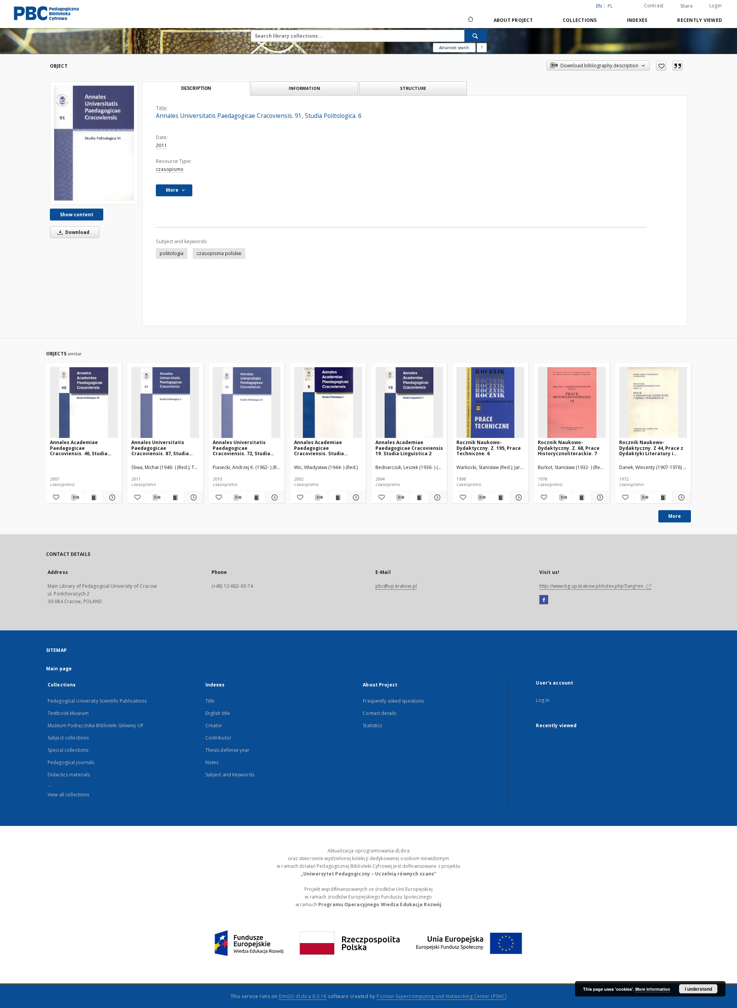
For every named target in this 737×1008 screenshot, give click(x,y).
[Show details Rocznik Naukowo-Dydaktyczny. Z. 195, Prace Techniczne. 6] (518, 497)
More (674, 516)
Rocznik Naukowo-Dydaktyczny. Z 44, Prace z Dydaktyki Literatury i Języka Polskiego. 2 (651, 447)
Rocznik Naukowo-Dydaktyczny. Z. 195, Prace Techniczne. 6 (488, 447)
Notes (212, 762)
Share (686, 6)
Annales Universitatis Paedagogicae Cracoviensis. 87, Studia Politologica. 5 (160, 447)
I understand (698, 988)
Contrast (654, 5)
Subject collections (68, 737)
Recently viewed (699, 20)
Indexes (637, 20)
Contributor (218, 737)
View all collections (68, 794)
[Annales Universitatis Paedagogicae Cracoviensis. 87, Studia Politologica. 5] (165, 402)
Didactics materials (69, 774)
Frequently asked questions (393, 701)
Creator (214, 725)
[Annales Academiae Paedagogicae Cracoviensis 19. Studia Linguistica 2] (409, 402)
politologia (171, 253)
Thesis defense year (227, 750)
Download (76, 232)
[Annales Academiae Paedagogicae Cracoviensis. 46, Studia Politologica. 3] (83, 402)
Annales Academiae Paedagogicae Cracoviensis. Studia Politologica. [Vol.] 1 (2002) (326, 447)
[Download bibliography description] (74, 497)
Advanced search (454, 47)
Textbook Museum (68, 713)
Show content (76, 214)
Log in (542, 700)
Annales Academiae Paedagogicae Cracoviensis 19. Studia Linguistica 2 (409, 447)
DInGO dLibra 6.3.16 (303, 996)
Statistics (372, 725)
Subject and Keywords (229, 774)
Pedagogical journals (71, 762)
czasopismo (169, 169)
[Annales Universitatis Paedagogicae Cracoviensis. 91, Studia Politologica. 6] (94, 143)
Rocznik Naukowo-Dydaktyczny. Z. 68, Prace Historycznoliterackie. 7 (569, 447)
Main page (59, 668)
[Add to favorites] (661, 66)
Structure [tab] (413, 88)
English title (217, 713)
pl (610, 5)
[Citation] (677, 66)
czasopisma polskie (219, 253)
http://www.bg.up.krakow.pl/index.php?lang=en (591, 586)
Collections (580, 20)
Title (210, 701)
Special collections (68, 750)
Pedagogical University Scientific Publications (97, 701)
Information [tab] (304, 88)
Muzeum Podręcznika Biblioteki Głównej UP (96, 725)
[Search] (475, 36)
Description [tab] (196, 88)
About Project (513, 20)
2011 (161, 145)
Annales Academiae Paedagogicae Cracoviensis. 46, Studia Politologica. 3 (78, 447)
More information (652, 989)
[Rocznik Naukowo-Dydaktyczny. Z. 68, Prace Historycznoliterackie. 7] (571, 402)
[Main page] (470, 20)
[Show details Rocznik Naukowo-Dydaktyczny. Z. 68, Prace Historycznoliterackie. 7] (599, 497)
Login (715, 5)
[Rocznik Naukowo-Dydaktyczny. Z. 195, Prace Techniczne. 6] (490, 402)
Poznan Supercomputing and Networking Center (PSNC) (441, 996)
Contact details (379, 713)
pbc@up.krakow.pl (396, 586)
